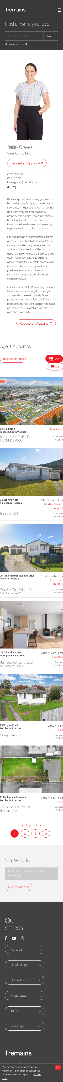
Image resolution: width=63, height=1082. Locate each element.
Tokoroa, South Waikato (13, 431)
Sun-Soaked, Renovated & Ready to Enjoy (16, 664)
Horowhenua (20, 980)
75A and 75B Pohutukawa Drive (17, 575)
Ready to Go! (9, 514)
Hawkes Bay (19, 965)
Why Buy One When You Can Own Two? (16, 591)
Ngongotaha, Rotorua (12, 655)
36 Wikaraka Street (10, 652)
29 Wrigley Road (9, 725)
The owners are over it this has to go (15, 809)
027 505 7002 (15, 174)
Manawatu (18, 995)
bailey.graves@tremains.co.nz (23, 182)
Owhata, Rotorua (9, 578)
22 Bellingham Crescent (13, 797)
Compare (58, 436)
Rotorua (16, 949)
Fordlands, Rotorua (10, 728)
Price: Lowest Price (13, 358)
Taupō (15, 1011)
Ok (57, 1067)
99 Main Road (7, 428)
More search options (15, 44)
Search (50, 36)
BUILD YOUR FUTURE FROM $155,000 (14, 438)
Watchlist (58, 440)
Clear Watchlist (18, 887)
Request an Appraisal (26, 163)
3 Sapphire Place (9, 499)
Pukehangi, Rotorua (11, 502)
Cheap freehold (10, 735)
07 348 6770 (14, 178)
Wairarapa (18, 1026)
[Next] (46, 833)
